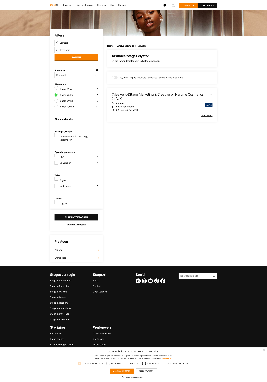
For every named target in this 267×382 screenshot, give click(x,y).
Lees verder (167, 358)
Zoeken (76, 57)
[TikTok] (157, 280)
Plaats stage (99, 344)
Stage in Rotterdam (60, 286)
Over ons (101, 5)
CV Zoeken (98, 339)
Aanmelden (55, 333)
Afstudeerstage (125, 45)
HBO (62, 157)
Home (110, 45)
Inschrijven (188, 5)
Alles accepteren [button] (121, 371)
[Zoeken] (173, 5)
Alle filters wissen (76, 224)
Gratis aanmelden (102, 333)
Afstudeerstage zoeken (62, 344)
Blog (112, 5)
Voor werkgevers (85, 5)
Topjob (63, 203)
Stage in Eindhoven (60, 319)
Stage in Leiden (58, 297)
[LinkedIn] (139, 280)
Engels (63, 180)
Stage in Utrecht (58, 291)
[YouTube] (151, 280)
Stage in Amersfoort (60, 308)
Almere (58, 249)
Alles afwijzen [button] (146, 371)
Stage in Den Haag (59, 313)
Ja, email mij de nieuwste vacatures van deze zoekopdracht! (151, 77)
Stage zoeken (57, 339)
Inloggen (207, 5)
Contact (122, 5)
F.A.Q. (96, 280)
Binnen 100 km (67, 106)
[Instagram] (145, 280)
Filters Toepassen (76, 217)
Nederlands (65, 186)
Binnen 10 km (66, 89)
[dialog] (133, 364)
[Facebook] (163, 280)
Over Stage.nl (100, 291)
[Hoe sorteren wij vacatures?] (97, 70)
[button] (133, 377)
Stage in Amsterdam (60, 280)
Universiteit (65, 162)
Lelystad (142, 45)
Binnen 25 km (67, 95)
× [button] (264, 350)
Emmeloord (60, 257)
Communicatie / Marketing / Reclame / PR (74, 138)
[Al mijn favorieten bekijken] (164, 5)
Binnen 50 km (67, 100)
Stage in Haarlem (59, 302)
